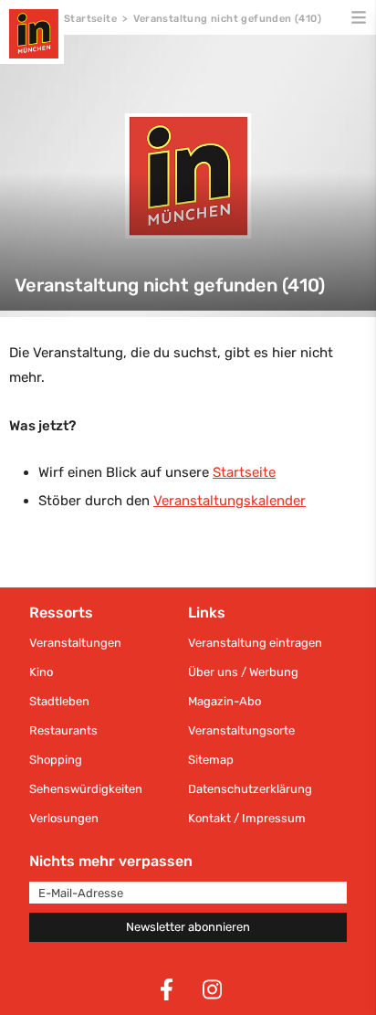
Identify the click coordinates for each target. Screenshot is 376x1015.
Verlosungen (64, 818)
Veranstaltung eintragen (255, 643)
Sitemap (211, 760)
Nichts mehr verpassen (111, 861)
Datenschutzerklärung (250, 789)
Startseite (90, 19)
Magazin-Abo (224, 701)
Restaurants (63, 730)
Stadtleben (59, 701)
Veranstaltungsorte (241, 730)
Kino (41, 672)
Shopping (55, 760)
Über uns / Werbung (243, 672)
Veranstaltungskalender (229, 500)
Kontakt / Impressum (247, 818)
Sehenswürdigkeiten (85, 789)
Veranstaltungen (75, 643)
